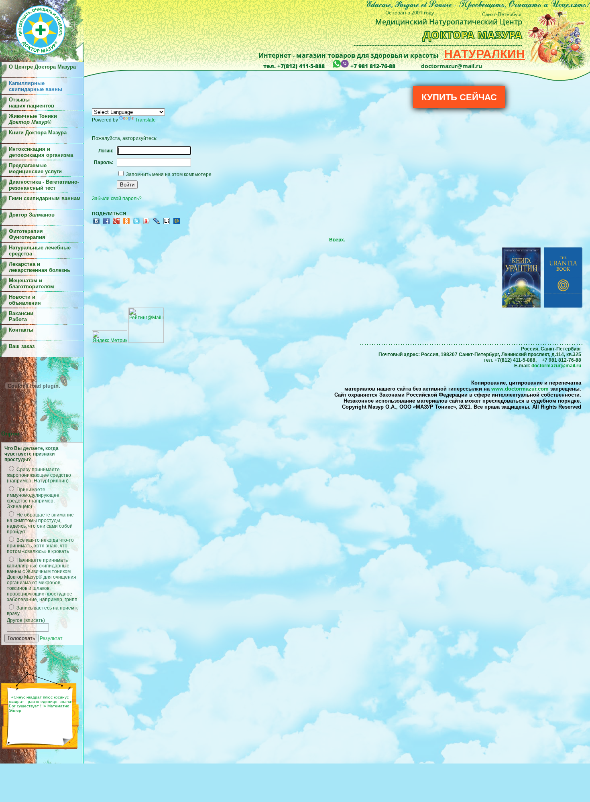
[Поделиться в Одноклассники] (126, 224)
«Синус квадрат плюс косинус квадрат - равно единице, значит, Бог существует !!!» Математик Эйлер (41, 704)
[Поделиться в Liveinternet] (166, 224)
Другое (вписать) (26, 620)
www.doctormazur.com (520, 389)
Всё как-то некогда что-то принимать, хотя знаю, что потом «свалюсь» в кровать (40, 545)
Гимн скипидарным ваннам (45, 198)
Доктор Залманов (32, 215)
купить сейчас (459, 97)
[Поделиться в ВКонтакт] (96, 224)
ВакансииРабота (21, 316)
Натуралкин (484, 54)
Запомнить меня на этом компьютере (168, 174)
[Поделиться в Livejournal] (156, 224)
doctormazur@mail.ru (556, 366)
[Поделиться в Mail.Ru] (176, 224)
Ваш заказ (22, 346)
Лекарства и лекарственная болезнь (39, 267)
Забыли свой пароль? (117, 198)
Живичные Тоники (33, 119)
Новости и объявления (25, 300)
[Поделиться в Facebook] (106, 224)
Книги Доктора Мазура (38, 133)
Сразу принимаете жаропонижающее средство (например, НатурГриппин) (39, 475)
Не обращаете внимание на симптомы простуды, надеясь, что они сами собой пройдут (40, 523)
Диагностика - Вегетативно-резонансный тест (44, 185)
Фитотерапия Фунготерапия (27, 234)
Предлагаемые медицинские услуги (35, 168)
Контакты (21, 330)
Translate (145, 120)
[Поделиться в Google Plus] (116, 224)
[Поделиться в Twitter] (136, 224)
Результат (51, 638)
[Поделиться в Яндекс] (146, 224)
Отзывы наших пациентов (31, 103)
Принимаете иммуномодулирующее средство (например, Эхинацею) (33, 498)
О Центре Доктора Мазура (42, 67)
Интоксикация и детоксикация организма (41, 152)
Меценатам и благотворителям (31, 283)
